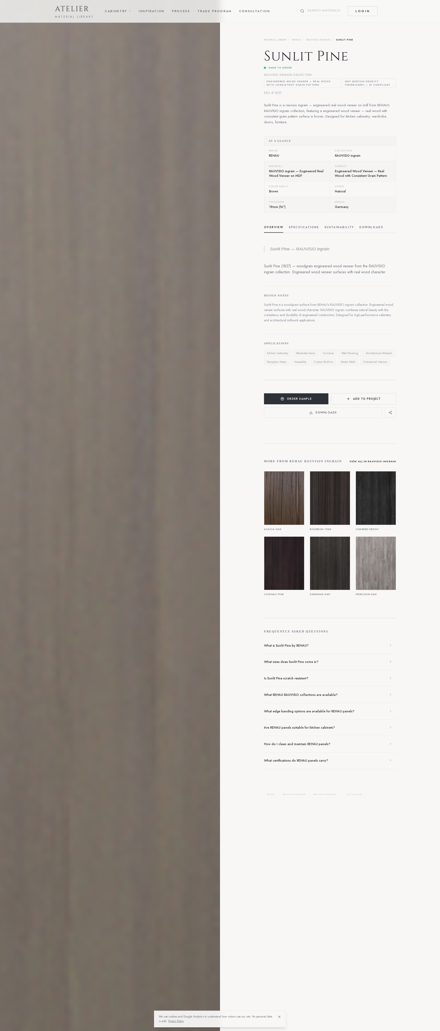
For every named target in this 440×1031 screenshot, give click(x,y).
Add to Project (367, 399)
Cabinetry (116, 11)
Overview (273, 227)
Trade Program (215, 11)
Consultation (254, 11)
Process (181, 11)
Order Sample (299, 399)
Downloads (371, 227)
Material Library (275, 39)
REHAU (296, 39)
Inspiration (152, 11)
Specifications (304, 227)
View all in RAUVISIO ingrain (372, 461)
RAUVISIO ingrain (318, 39)
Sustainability (339, 227)
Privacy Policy (176, 1021)
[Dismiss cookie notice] (279, 1017)
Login (362, 11)
